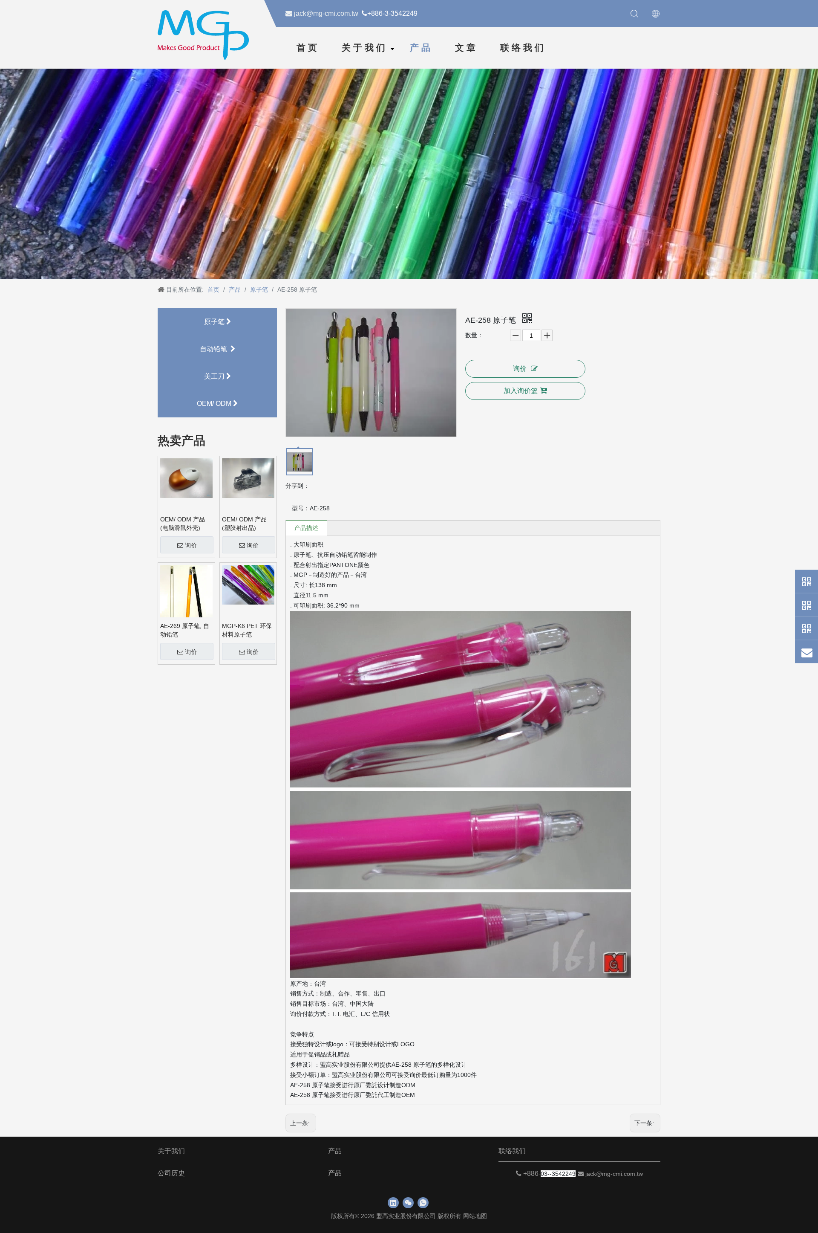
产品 (421, 48)
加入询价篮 (521, 390)
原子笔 (215, 321)
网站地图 (475, 1216)
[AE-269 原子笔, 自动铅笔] (186, 597)
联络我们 (523, 48)
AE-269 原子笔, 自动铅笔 (184, 630)
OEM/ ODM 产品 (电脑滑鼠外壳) (182, 523)
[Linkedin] (393, 1202)
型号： (301, 508)
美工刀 (215, 376)
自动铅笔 (215, 349)
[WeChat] (806, 605)
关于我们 (365, 48)
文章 (466, 48)
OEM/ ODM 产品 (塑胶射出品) (244, 523)
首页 (308, 48)
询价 (191, 545)
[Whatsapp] (806, 581)
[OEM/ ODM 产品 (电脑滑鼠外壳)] (186, 477)
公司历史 (171, 1173)
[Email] (806, 651)
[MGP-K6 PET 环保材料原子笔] (248, 584)
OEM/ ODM (215, 403)
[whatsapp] (423, 1202)
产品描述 (306, 527)
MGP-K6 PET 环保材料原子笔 (247, 630)
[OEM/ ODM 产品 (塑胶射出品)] (248, 477)
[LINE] (806, 628)
